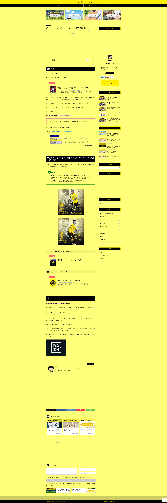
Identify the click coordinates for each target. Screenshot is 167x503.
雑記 (110, 243)
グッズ (110, 216)
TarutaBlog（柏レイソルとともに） (83, 2)
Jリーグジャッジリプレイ (110, 213)
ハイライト (110, 229)
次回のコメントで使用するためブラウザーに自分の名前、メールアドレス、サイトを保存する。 (70, 477)
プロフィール (91, 5)
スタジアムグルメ (110, 220)
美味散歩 (103, 258)
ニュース (48, 25)
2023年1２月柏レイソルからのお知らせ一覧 (63, 131)
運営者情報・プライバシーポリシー (53, 501)
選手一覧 (110, 239)
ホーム (60, 5)
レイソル (76, 5)
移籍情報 (110, 233)
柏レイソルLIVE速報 (106, 252)
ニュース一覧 (110, 226)
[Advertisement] (70, 44)
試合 (110, 236)
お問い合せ (107, 5)
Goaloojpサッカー (105, 255)
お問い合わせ (64, 501)
